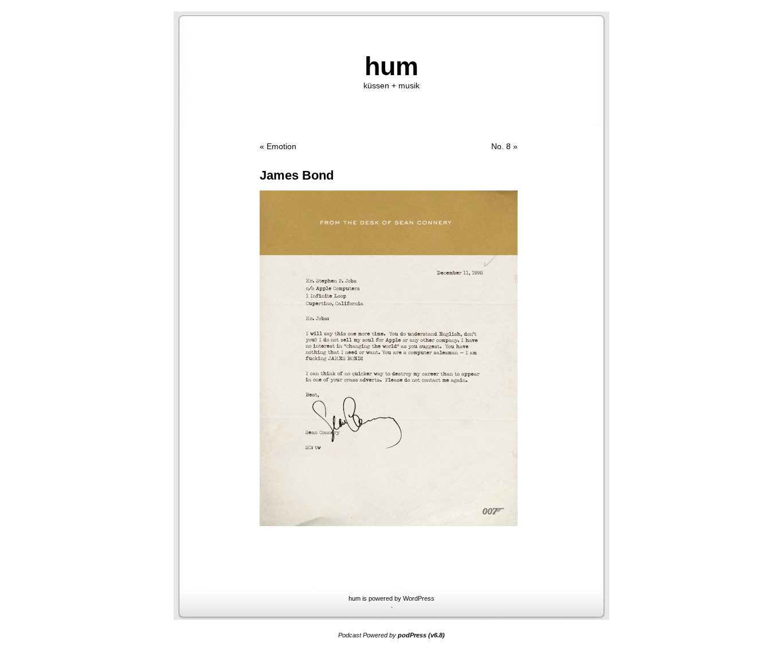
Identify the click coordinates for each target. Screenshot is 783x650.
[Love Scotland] (389, 523)
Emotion (281, 146)
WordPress (418, 598)
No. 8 (501, 146)
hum (391, 66)
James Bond (297, 175)
